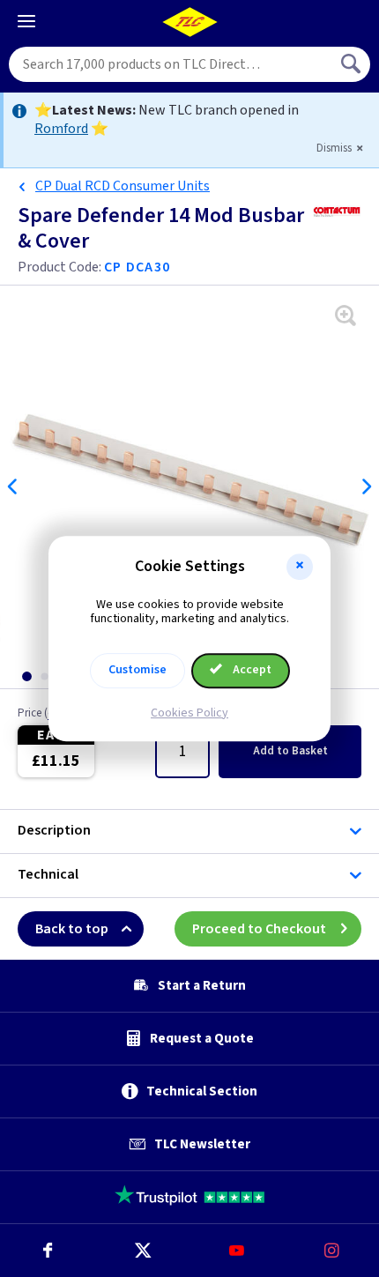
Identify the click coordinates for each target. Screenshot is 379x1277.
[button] (299, 566)
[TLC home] (189, 22)
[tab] (26, 676)
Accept (250, 670)
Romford (61, 128)
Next (366, 486)
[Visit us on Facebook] (47, 1250)
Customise (137, 670)
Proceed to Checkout (259, 929)
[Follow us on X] (142, 1250)
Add (290, 751)
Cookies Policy (189, 713)
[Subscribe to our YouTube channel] (237, 1250)
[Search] (352, 64)
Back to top (71, 929)
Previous (13, 486)
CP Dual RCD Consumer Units (122, 186)
